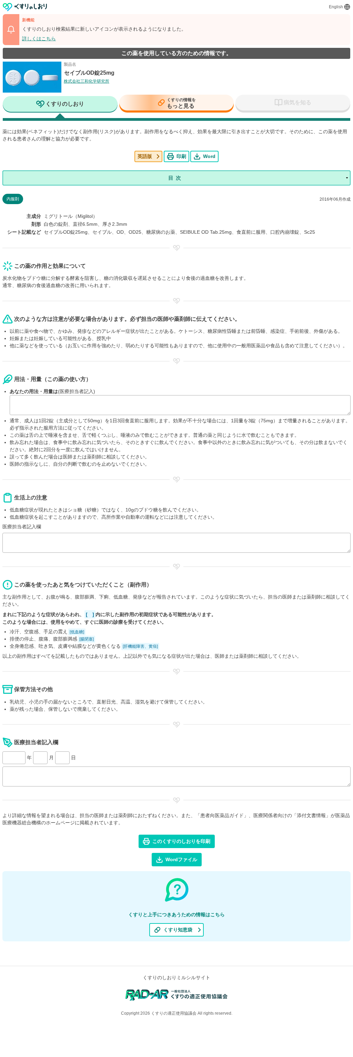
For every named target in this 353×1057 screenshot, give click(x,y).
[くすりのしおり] (25, 7)
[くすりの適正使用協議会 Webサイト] (176, 994)
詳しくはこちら (39, 38)
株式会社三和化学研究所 (86, 81)
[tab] (60, 105)
